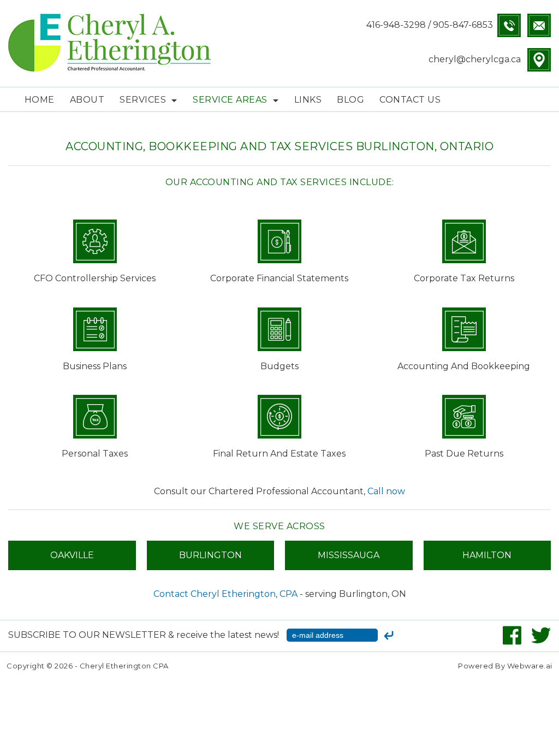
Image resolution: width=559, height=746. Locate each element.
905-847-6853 (465, 25)
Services (143, 99)
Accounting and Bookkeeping (463, 366)
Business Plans (95, 366)
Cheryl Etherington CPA (124, 665)
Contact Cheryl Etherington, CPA (225, 594)
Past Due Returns (464, 453)
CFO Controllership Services (95, 278)
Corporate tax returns (464, 278)
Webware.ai (529, 665)
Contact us (410, 99)
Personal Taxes (95, 453)
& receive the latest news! (144, 635)
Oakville (72, 555)
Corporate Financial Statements (279, 278)
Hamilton (487, 555)
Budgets (279, 366)
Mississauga (348, 555)
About (87, 99)
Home (40, 99)
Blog (350, 99)
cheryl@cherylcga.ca (475, 59)
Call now (386, 491)
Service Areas (230, 99)
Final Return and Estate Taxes (279, 453)
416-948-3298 (396, 25)
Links (308, 99)
